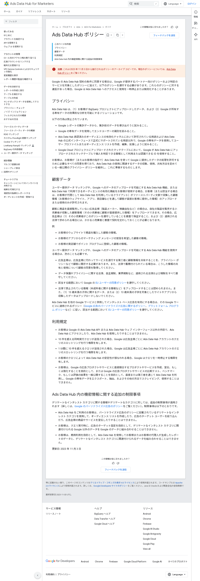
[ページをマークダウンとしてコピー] (117, 35)
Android (147, 514)
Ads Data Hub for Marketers (32, 4)
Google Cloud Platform (135, 561)
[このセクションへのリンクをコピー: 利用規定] (70, 322)
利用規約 (50, 574)
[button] (20, 153)
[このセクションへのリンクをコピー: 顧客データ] (74, 180)
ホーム (7, 11)
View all (146, 549)
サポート (51, 11)
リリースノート (53, 514)
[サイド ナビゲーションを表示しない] (38, 575)
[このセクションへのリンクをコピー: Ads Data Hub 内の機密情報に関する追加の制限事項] (143, 395)
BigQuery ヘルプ (102, 514)
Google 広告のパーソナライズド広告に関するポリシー (115, 306)
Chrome (147, 519)
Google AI (157, 561)
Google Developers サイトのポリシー (110, 486)
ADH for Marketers (92, 27)
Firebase (147, 524)
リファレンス (34, 11)
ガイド (19, 11)
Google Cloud (149, 539)
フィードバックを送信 (164, 35)
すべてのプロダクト (178, 561)
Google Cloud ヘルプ (104, 524)
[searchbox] (21, 21)
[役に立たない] (176, 27)
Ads (78, 27)
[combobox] (143, 4)
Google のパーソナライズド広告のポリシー (99, 406)
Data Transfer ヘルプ (104, 519)
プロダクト (67, 27)
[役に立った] (172, 27)
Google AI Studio (151, 529)
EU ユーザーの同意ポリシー (111, 282)
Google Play (149, 544)
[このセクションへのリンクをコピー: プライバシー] (78, 101)
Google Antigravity (152, 534)
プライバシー (64, 574)
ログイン (192, 4)
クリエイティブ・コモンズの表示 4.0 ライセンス (112, 483)
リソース (65, 11)
